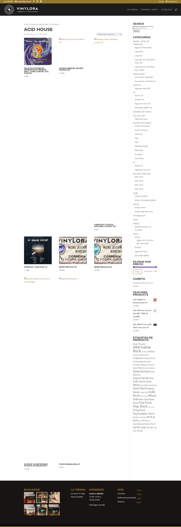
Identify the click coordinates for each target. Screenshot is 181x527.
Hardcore (153, 385)
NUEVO (138, 247)
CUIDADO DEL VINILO (142, 111)
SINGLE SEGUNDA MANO (145, 200)
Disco (141, 367)
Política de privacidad (127, 497)
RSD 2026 (139, 189)
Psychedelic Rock (144, 413)
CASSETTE (137, 85)
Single (135, 193)
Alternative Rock (142, 349)
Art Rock (144, 352)
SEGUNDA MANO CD (143, 107)
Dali (136, 138)
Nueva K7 (139, 165)
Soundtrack (138, 423)
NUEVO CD (139, 99)
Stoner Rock (150, 424)
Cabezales (139, 51)
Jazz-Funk (144, 396)
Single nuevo (140, 207)
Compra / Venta (149, 10)
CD (134, 92)
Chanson (138, 358)
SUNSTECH (139, 158)
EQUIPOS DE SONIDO (142, 123)
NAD (137, 142)
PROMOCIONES (141, 146)
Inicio (26, 24)
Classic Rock (149, 358)
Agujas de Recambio (143, 47)
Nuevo (137, 237)
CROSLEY (138, 134)
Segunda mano (141, 251)
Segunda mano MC (143, 88)
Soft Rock (145, 420)
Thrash (149, 427)
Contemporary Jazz (142, 361)
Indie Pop (144, 392)
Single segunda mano (144, 211)
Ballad (151, 351)
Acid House (139, 344)
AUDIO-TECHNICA (142, 126)
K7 (134, 162)
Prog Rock (139, 410)
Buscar (136, 31)
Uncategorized (139, 215)
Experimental (141, 378)
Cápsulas (138, 55)
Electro (137, 374)
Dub (152, 371)
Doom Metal (149, 368)
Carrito (161, 2)
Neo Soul (144, 399)
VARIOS (136, 223)
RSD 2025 (139, 185)
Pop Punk (145, 403)
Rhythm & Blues (139, 417)
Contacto (121, 493)
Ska (139, 421)
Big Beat (136, 355)
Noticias (121, 501)
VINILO (136, 234)
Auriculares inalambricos (145, 81)
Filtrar (137, 271)
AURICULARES (139, 74)
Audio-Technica (141, 130)
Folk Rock (139, 381)
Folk (151, 378)
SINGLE (136, 204)
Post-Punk (151, 407)
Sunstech (138, 154)
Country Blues (140, 364)
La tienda (132, 10)
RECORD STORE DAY (141, 174)
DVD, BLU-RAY (139, 115)
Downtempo (141, 371)
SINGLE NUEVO (141, 196)
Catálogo (166, 10)
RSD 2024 (139, 181)
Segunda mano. (141, 119)
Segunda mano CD (142, 103)
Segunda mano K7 (142, 169)
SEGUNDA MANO (142, 255)
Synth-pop (139, 427)
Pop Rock (140, 406)
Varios (135, 219)
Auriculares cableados (144, 77)
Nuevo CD (139, 95)
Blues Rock (144, 355)
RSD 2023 (139, 177)
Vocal (140, 430)
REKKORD (139, 150)
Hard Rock (140, 388)
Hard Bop (144, 385)
